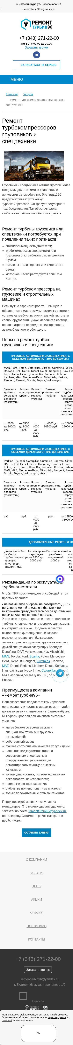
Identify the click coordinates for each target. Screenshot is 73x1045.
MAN (5, 656)
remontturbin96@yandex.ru (47, 811)
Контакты (36, 939)
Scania (34, 656)
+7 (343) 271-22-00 (39, 38)
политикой (7, 1020)
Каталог (36, 913)
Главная (12, 94)
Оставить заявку (36, 832)
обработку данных (57, 1017)
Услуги (28, 94)
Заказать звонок (36, 47)
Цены (36, 886)
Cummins (43, 661)
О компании (36, 859)
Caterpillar (48, 670)
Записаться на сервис (38, 65)
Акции (36, 899)
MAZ (5, 665)
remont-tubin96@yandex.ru (38, 9)
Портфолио (37, 926)
